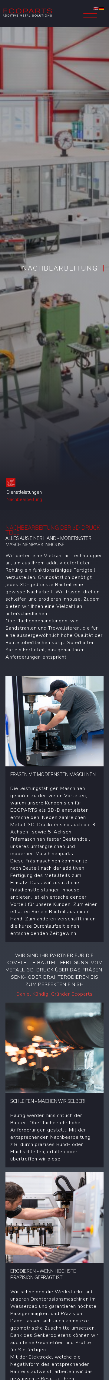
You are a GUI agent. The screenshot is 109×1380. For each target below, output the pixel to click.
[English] (96, 8)
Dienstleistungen (24, 492)
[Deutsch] (101, 8)
